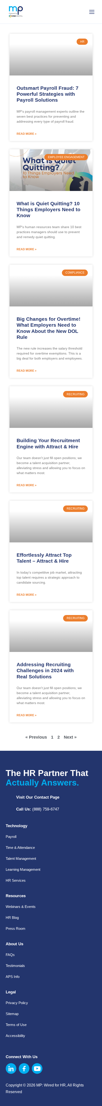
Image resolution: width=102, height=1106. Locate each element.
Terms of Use (16, 1025)
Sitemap (12, 1014)
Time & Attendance (20, 848)
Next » (70, 737)
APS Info (12, 977)
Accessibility (15, 1036)
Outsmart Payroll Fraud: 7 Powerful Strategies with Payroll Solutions (48, 94)
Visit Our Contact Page (37, 797)
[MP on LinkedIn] (11, 1068)
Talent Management (21, 858)
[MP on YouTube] (37, 1068)
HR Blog (12, 918)
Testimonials (15, 966)
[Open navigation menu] (91, 11)
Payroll (11, 837)
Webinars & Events (21, 907)
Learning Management (23, 869)
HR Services (16, 880)
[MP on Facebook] (24, 1068)
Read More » (27, 133)
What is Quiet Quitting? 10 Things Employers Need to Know (48, 209)
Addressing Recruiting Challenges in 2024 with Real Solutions (45, 670)
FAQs (10, 955)
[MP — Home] (16, 12)
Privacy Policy (17, 1003)
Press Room (15, 928)
